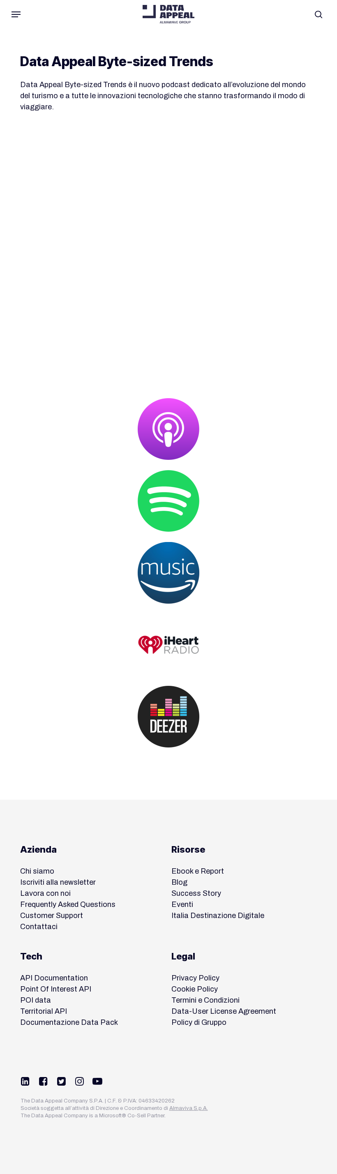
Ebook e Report (197, 871)
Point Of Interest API (55, 989)
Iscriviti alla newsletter (58, 882)
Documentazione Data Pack (69, 1022)
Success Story (196, 893)
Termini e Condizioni (205, 1000)
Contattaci (39, 927)
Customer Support (51, 915)
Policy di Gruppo (198, 1022)
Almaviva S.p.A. (188, 1108)
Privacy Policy (195, 978)
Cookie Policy (194, 989)
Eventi (182, 904)
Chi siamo (37, 871)
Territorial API (43, 1011)
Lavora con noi (45, 893)
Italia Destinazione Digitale (217, 915)
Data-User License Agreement (223, 1011)
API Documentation (54, 978)
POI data (35, 1000)
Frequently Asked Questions (67, 904)
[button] (16, 14)
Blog (179, 882)
